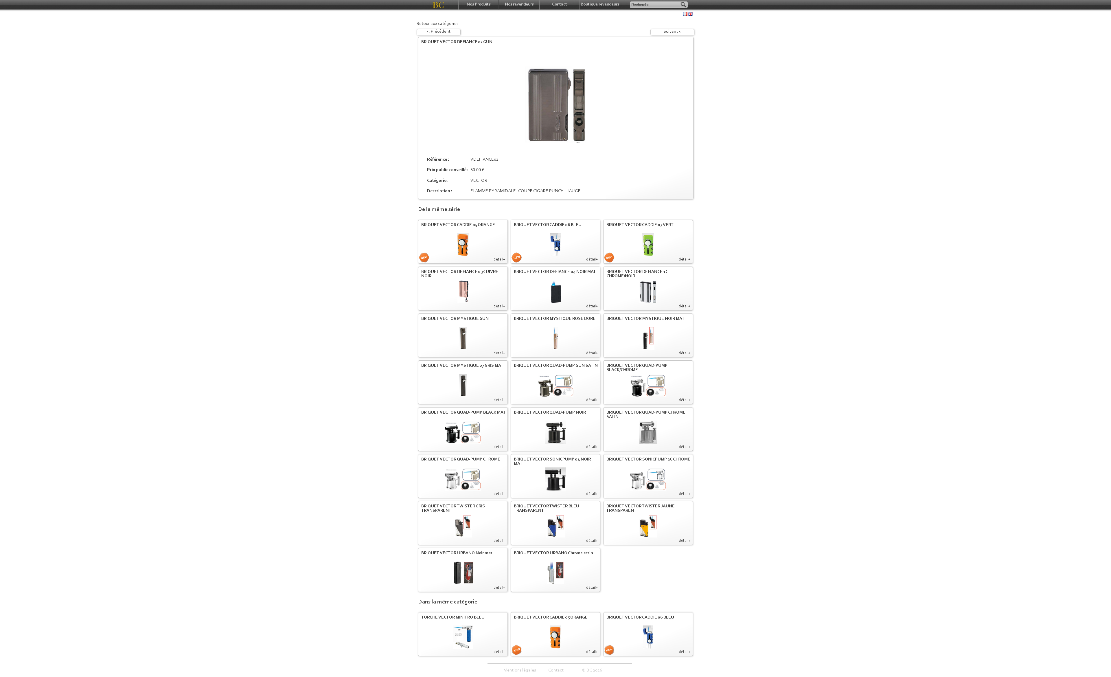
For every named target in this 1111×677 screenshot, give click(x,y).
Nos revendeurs (519, 4)
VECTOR (478, 180)
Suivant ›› (672, 31)
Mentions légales (519, 670)
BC (438, 5)
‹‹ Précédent (438, 31)
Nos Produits (478, 4)
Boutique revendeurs (600, 4)
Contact (559, 4)
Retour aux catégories (437, 23)
